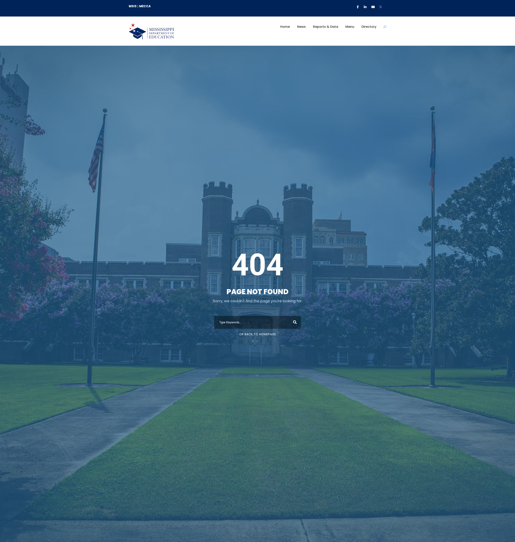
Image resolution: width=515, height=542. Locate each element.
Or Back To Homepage (257, 334)
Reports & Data (325, 26)
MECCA (145, 6)
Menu (349, 26)
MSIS (133, 6)
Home (285, 26)
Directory (369, 26)
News (301, 26)
